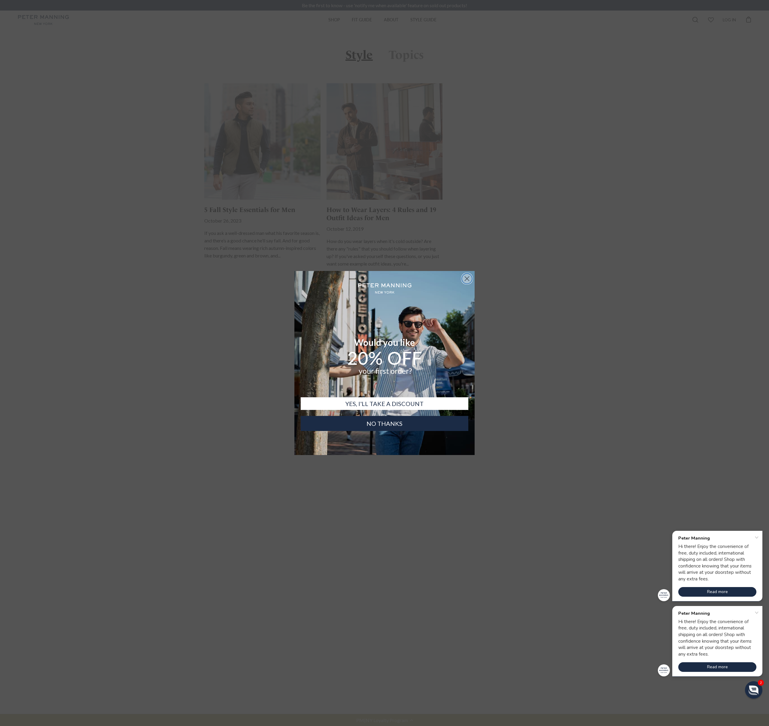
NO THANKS (384, 423)
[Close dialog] (467, 278)
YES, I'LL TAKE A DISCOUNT (384, 403)
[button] (753, 690)
